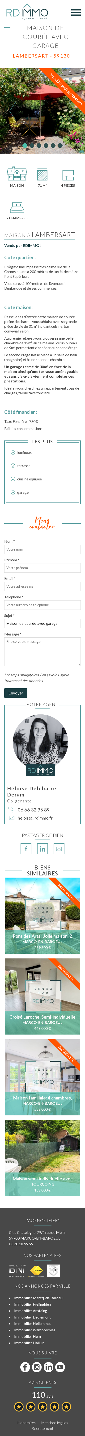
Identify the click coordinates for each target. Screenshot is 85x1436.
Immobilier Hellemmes (32, 1323)
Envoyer (15, 693)
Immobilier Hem (27, 1336)
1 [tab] (24, 145)
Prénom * (11, 559)
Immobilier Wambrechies (34, 1330)
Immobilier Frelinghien (32, 1304)
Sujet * (9, 615)
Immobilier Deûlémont (32, 1317)
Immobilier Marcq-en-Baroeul (38, 1297)
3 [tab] (39, 145)
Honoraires (26, 1422)
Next (72, 111)
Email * (10, 578)
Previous (13, 111)
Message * (12, 634)
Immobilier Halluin (29, 1342)
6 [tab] (60, 145)
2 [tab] (32, 145)
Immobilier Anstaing (30, 1310)
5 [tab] (53, 145)
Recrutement (42, 1428)
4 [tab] (46, 145)
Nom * (9, 541)
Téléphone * (13, 597)
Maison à (39, 235)
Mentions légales (54, 1422)
